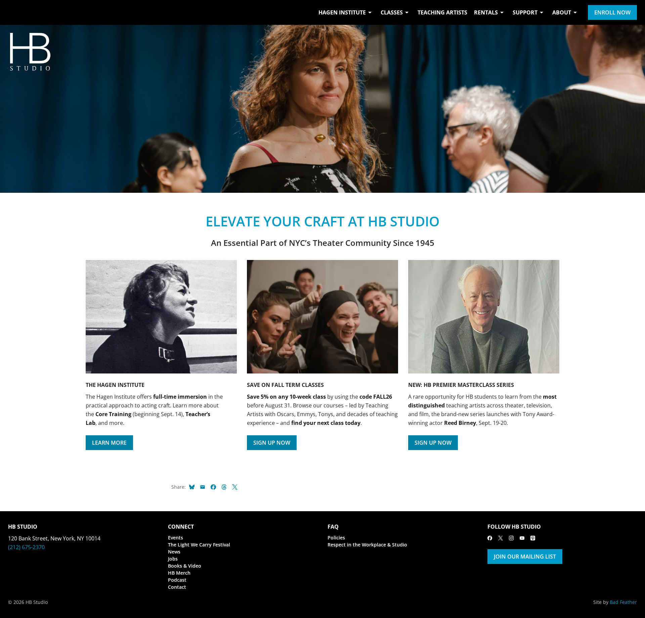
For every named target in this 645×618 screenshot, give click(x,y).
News (174, 551)
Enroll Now (612, 12)
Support (525, 12)
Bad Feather (623, 602)
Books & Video (184, 566)
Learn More (109, 442)
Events (175, 537)
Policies (336, 537)
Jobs (173, 559)
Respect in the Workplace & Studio (367, 544)
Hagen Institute (342, 12)
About (561, 12)
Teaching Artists (442, 12)
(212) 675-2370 (26, 547)
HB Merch (179, 573)
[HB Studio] (15, 12)
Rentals (486, 12)
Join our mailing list (525, 556)
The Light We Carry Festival (199, 544)
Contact (177, 587)
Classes (392, 12)
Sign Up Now (271, 442)
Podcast (177, 580)
